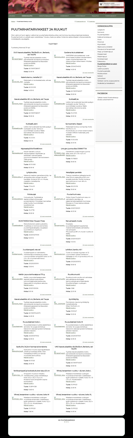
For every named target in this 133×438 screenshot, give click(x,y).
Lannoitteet (101, 78)
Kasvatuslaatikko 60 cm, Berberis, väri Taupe (74, 77)
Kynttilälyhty (74, 299)
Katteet (100, 76)
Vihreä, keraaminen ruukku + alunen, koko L (74, 371)
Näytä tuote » (29, 65)
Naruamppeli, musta (74, 221)
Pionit (99, 39)
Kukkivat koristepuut (104, 37)
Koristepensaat (102, 59)
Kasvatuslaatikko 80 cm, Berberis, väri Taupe (31, 99)
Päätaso (13, 21)
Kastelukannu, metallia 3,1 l (31, 77)
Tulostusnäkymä (81, 21)
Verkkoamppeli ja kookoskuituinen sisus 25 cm (32, 371)
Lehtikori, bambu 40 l (74, 250)
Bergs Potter (101, 66)
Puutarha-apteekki (103, 71)
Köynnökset (101, 44)
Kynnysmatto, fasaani (74, 124)
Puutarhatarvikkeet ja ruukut (107, 64)
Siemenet (100, 32)
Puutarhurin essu (74, 194)
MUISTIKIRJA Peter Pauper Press (32, 221)
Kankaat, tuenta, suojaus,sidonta (108, 81)
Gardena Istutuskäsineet (73, 52)
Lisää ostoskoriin (89, 72)
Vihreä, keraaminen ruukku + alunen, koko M (31, 395)
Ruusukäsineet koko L (31, 322)
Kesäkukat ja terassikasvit (106, 83)
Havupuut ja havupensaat (106, 49)
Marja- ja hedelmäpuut (105, 52)
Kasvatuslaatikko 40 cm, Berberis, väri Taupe (31, 299)
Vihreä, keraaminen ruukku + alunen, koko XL (74, 395)
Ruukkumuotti (74, 274)
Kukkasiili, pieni (31, 124)
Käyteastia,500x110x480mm (31, 149)
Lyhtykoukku (31, 172)
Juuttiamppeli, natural (31, 250)
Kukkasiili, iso (74, 99)
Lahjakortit (101, 30)
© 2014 (66, 422)
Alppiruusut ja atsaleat (104, 47)
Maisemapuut (102, 56)
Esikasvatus (101, 61)
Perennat (100, 42)
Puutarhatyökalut (103, 35)
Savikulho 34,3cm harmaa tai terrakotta (31, 347)
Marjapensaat (102, 54)
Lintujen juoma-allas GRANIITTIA (74, 149)
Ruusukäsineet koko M (74, 322)
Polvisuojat (31, 194)
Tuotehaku (92, 21)
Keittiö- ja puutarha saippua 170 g (32, 274)
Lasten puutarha (103, 69)
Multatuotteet (102, 73)
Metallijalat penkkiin (74, 172)
